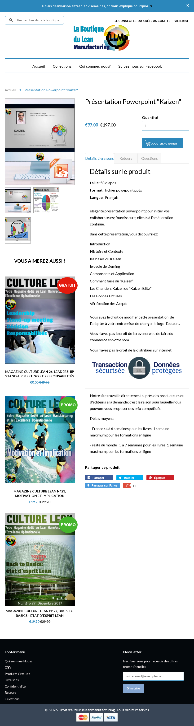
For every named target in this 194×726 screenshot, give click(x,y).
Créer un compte (156, 21)
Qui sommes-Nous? (18, 661)
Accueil (38, 66)
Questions (149, 158)
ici (150, 6)
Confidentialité (15, 686)
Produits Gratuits (17, 674)
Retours (125, 158)
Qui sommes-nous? (94, 66)
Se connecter (126, 21)
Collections (62, 66)
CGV (8, 667)
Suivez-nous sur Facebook (140, 66)
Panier (180, 21)
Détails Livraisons (99, 158)
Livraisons (12, 680)
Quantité (150, 117)
